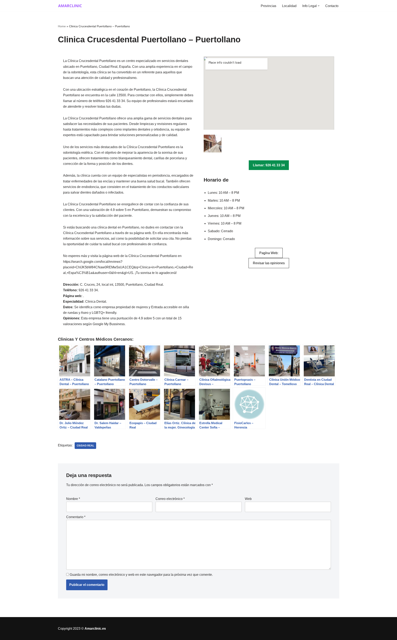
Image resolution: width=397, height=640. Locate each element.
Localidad (289, 6)
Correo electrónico (170, 499)
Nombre (73, 499)
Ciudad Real (85, 445)
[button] (318, 6)
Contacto (331, 6)
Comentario (75, 517)
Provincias (268, 6)
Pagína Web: (268, 253)
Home (62, 26)
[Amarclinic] (70, 6)
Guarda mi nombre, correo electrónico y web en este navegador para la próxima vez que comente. (141, 574)
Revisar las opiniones (269, 263)
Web (248, 499)
